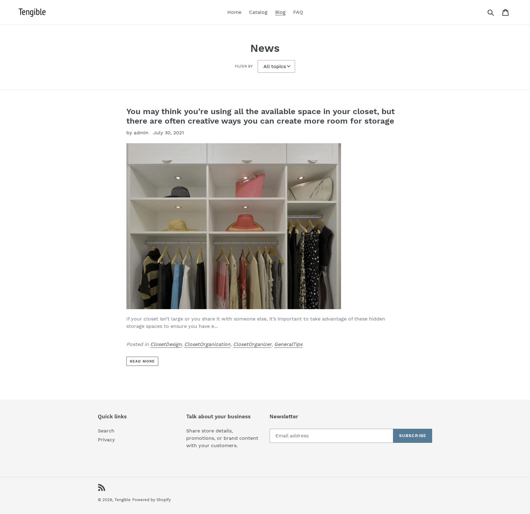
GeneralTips (288, 344)
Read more (142, 361)
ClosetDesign (166, 344)
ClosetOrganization (207, 344)
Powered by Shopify (151, 499)
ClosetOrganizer (252, 344)
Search (106, 431)
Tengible (122, 499)
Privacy (106, 440)
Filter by (244, 66)
